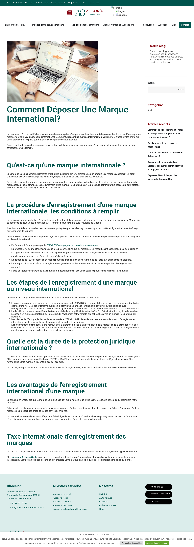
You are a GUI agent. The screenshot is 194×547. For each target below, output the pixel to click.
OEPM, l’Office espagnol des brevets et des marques (72, 245)
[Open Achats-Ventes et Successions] (136, 25)
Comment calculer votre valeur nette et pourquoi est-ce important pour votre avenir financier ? (165, 133)
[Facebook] (8, 512)
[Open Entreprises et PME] (26, 25)
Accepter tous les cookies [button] (156, 543)
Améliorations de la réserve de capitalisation (162, 145)
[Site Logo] (89, 12)
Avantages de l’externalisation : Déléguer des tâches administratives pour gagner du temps (165, 166)
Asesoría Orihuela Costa (24, 457)
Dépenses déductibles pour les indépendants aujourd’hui (162, 177)
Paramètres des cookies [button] (132, 543)
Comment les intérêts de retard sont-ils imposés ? (165, 154)
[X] (16, 512)
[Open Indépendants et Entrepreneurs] (66, 25)
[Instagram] (32, 512)
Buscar (151, 83)
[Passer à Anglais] (121, 11)
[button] (116, 7)
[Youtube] (24, 512)
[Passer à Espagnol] (121, 15)
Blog (150, 110)
